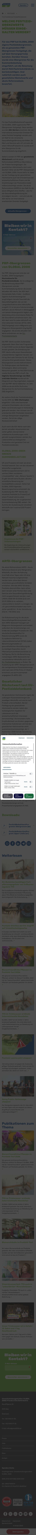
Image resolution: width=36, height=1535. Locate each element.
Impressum (22, 738)
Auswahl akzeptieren (7, 796)
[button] (30, 773)
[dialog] (18, 767)
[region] (18, 767)
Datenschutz (30, 738)
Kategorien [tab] (6, 767)
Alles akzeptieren (29, 796)
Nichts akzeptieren (18, 796)
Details (25, 781)
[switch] (31, 774)
